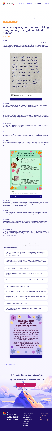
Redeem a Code (27, 417)
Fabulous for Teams (44, 413)
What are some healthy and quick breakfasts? (17, 286)
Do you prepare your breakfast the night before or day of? (21, 268)
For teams (21, 3)
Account (46, 3)
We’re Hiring (43, 415)
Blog (41, 417)
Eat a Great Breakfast (13, 18)
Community (38, 3)
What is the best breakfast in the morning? (16, 303)
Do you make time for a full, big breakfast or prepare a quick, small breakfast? (26, 291)
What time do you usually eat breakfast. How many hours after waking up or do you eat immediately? (26, 309)
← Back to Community (9, 364)
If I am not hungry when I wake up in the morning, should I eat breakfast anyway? (24, 274)
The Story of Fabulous (28, 413)
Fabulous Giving (26, 415)
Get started (26, 384)
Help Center (26, 423)
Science (29, 3)
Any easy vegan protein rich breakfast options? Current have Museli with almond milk (24, 280)
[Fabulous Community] (9, 3)
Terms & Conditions (27, 419)
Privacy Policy (26, 421)
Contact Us (25, 425)
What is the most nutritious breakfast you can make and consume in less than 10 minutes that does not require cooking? (25, 297)
